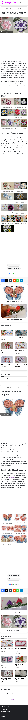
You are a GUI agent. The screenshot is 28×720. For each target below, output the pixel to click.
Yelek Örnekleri (5, 706)
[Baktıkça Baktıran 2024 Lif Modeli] (21, 359)
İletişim (3, 716)
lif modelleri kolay (14, 268)
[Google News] (14, 274)
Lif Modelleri (18, 8)
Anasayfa (5, 8)
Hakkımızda (4, 709)
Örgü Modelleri (11, 8)
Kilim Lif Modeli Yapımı (7, 338)
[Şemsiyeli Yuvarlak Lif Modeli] (21, 345)
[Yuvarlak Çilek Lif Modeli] (7, 345)
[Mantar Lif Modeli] (21, 333)
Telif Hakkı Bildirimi (5, 711)
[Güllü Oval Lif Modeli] (7, 359)
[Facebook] (3, 280)
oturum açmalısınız (16, 378)
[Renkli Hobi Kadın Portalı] (9, 2)
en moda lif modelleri (11, 145)
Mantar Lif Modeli (19, 337)
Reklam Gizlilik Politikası (7, 714)
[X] (6, 280)
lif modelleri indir (14, 265)
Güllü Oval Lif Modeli (6, 364)
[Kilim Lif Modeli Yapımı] (7, 333)
